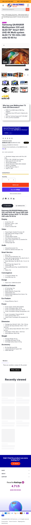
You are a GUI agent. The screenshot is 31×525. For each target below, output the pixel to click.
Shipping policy (21, 521)
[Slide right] (27, 75)
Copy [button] (11, 133)
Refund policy (5, 523)
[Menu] (3, 5)
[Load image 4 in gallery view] (21, 75)
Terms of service (13, 521)
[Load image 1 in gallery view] (4, 75)
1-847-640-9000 (24, 1)
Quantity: (4, 176)
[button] (27, 5)
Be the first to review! (7, 140)
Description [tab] (8, 205)
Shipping (4, 144)
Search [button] (16, 463)
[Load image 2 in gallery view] (10, 75)
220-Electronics (13, 519)
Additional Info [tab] (21, 205)
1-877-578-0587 (9, 1)
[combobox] (13, 9)
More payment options (15, 193)
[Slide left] (24, 75)
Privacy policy (5, 521)
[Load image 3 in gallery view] (15, 75)
